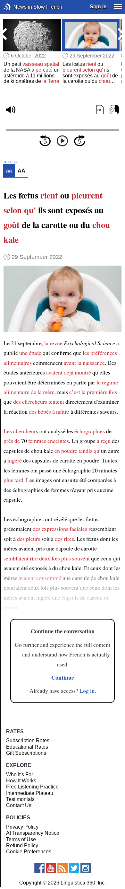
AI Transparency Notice (32, 833)
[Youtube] (51, 868)
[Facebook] (39, 868)
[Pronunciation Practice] (114, 110)
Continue (62, 677)
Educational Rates (27, 747)
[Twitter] (74, 868)
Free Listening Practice (32, 786)
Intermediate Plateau (29, 793)
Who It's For (19, 774)
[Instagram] (85, 868)
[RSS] (62, 868)
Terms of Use (21, 839)
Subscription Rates (27, 740)
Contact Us (18, 805)
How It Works (21, 780)
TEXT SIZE (11, 162)
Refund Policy (22, 845)
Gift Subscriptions (26, 753)
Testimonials (20, 799)
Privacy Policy (22, 827)
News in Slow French (16, 7)
